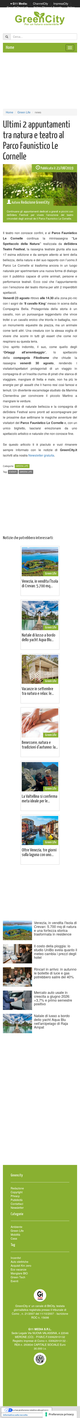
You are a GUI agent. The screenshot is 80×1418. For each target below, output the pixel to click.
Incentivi (16, 1258)
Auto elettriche (19, 1262)
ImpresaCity (60, 3)
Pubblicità (17, 1200)
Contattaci (17, 1204)
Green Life (23, 112)
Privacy (15, 1196)
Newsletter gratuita (41, 455)
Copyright (17, 1192)
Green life (26, 471)
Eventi (13, 471)
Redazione (17, 1188)
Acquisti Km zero (21, 1265)
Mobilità (15, 1234)
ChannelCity (40, 3)
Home (10, 47)
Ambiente (16, 1227)
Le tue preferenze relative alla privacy (30, 1410)
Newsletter (17, 1208)
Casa (14, 1238)
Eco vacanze (18, 1269)
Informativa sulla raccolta (15, 1415)
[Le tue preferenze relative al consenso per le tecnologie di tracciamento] (60, 1414)
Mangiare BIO (19, 1273)
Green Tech (18, 1277)
